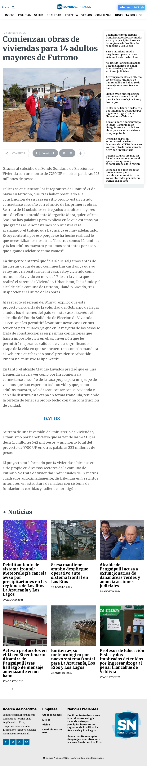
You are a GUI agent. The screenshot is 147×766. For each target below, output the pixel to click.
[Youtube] (26, 742)
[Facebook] (6, 742)
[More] (81, 153)
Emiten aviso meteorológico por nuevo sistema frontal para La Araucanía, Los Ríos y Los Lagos (123, 98)
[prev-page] (5, 689)
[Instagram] (13, 742)
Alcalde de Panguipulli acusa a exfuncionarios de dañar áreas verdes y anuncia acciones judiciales (123, 67)
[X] (19, 742)
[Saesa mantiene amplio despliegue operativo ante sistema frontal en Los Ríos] (73, 540)
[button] (8, 7)
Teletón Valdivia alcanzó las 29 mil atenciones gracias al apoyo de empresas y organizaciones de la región (123, 159)
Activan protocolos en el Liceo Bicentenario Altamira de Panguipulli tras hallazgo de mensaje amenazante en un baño (124, 83)
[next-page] (11, 689)
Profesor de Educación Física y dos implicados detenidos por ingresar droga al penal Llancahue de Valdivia (124, 112)
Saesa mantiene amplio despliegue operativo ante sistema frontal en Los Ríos (122, 54)
